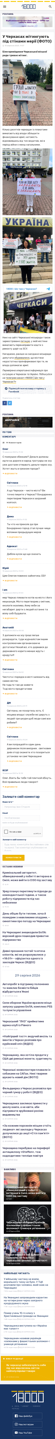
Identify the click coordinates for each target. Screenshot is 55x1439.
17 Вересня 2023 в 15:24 (17, 740)
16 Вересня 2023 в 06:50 (13, 672)
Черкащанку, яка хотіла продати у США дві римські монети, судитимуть (27, 1056)
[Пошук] (49, 6)
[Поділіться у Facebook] (4, 403)
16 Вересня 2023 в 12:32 (12, 773)
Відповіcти (11, 474)
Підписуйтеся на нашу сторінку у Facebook (27, 390)
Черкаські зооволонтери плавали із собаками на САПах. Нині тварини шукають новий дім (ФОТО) (26, 1073)
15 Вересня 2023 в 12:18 (17, 486)
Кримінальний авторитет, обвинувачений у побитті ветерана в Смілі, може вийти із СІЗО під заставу (27, 876)
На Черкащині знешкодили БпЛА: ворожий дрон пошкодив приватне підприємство (25, 936)
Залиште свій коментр (14, 840)
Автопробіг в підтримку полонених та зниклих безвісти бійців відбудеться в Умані (25, 988)
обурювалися (21, 357)
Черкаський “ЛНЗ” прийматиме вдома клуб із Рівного (23, 1023)
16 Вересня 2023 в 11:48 (17, 549)
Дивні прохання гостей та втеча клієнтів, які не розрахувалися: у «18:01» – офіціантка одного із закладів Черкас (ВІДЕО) (24, 956)
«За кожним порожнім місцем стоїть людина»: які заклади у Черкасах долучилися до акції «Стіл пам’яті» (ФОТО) (26, 1131)
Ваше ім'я (7, 802)
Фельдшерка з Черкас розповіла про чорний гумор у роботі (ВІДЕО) (26, 1090)
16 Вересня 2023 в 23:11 (17, 706)
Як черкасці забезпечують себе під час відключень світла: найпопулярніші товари (26, 1368)
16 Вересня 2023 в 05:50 (13, 631)
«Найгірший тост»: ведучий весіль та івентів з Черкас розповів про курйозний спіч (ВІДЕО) (27, 1040)
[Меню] (4, 6)
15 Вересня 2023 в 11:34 (12, 452)
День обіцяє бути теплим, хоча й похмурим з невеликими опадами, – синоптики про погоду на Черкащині (26, 917)
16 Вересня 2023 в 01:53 (12, 593)
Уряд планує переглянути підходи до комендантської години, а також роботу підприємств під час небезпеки (27, 897)
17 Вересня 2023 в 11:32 (17, 519)
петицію (25, 341)
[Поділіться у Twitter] (9, 403)
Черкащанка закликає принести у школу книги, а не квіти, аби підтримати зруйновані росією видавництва (25, 1109)
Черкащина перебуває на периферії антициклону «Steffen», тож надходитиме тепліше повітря (26, 1152)
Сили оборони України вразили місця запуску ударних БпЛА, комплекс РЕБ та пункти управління (27, 1006)
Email (5, 813)
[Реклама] (27, 21)
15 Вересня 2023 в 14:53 (12, 571)
